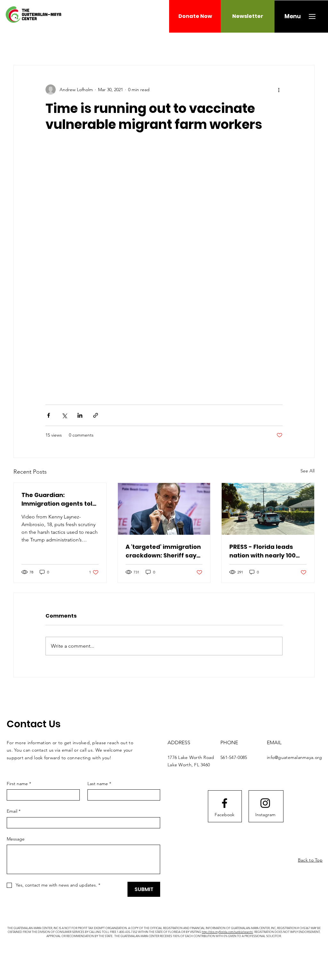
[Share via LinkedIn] (80, 415)
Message (16, 839)
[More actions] (279, 89)
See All (307, 471)
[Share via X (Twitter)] (64, 415)
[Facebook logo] (224, 803)
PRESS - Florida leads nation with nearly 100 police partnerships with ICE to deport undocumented (266, 551)
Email (13, 811)
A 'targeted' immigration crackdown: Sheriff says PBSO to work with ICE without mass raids (163, 551)
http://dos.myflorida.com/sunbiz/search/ (227, 932)
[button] (292, 16)
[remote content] (164, 268)
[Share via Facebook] (48, 415)
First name (19, 783)
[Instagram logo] (265, 803)
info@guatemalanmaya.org (294, 757)
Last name (99, 783)
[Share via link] (96, 415)
